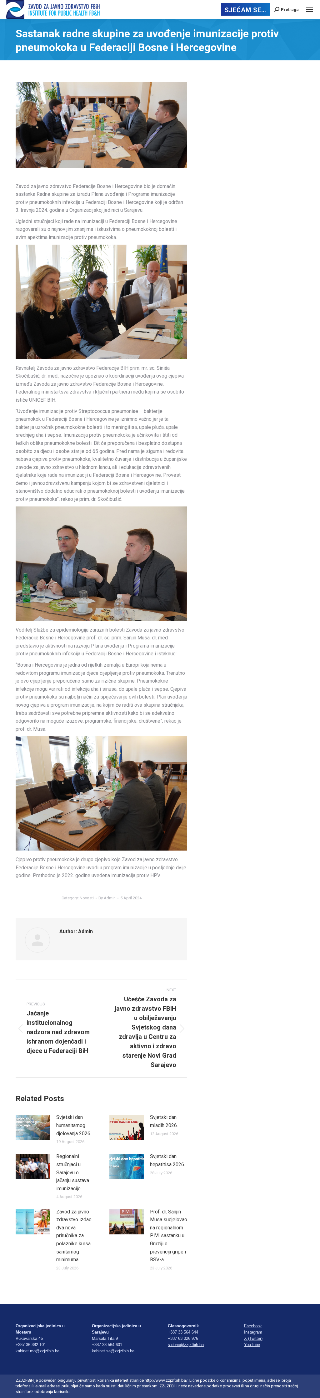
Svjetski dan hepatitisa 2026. (167, 1160)
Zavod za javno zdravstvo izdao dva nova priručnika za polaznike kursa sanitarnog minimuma (74, 1236)
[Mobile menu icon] (309, 9)
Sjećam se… (245, 10)
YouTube (252, 1344)
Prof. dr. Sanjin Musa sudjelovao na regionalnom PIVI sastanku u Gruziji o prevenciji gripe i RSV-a (168, 1236)
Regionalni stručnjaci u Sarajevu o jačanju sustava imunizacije (72, 1172)
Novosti (87, 898)
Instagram (253, 1332)
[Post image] (33, 1127)
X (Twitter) (253, 1338)
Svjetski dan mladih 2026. (164, 1121)
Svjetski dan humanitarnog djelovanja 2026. (73, 1125)
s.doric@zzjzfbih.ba (186, 1344)
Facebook (253, 1326)
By (107, 898)
